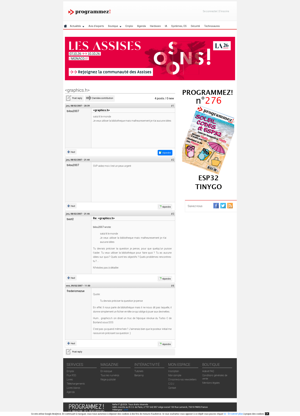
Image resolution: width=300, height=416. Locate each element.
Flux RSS (71, 375)
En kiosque (106, 371)
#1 (172, 105)
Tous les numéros (110, 375)
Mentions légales (211, 382)
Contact (172, 387)
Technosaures (212, 26)
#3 (172, 213)
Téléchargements (76, 383)
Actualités (74, 27)
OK (266, 413)
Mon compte (174, 375)
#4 (172, 285)
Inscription (173, 371)
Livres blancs (73, 387)
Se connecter (210, 11)
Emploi (129, 26)
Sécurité (195, 26)
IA (166, 26)
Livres (70, 379)
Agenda (141, 26)
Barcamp (139, 375)
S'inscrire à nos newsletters (182, 379)
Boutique (112, 27)
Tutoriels (138, 371)
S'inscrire (224, 11)
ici (225, 413)
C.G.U (171, 383)
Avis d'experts (96, 26)
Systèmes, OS (179, 26)
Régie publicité (108, 379)
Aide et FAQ (208, 371)
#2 (172, 159)
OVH (126, 410)
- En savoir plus (234, 413)
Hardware (155, 26)
